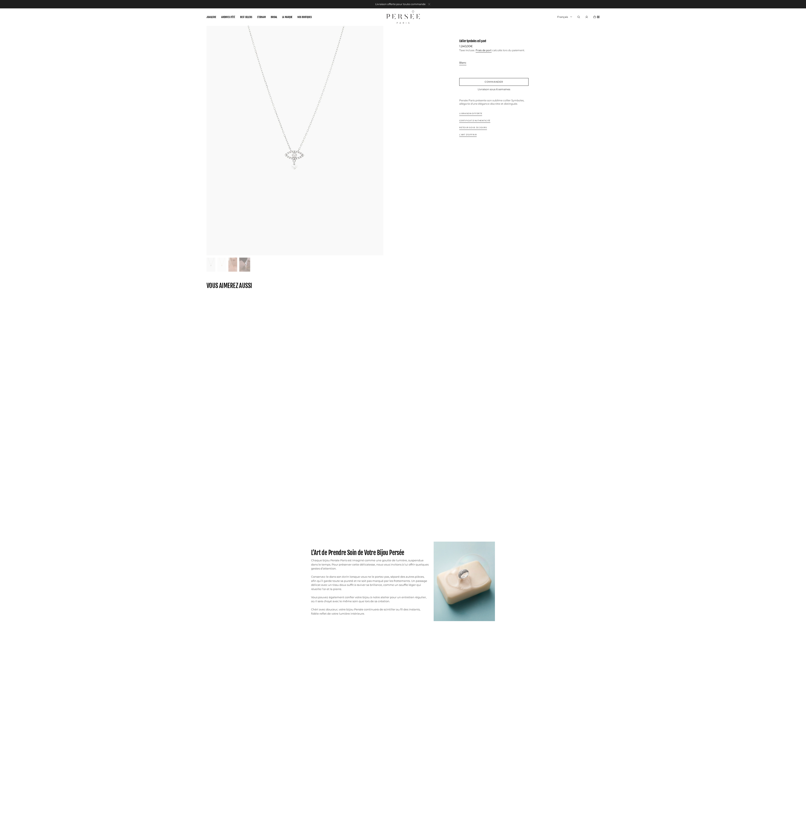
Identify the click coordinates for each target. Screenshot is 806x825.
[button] (579, 17)
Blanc (462, 63)
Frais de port (484, 50)
